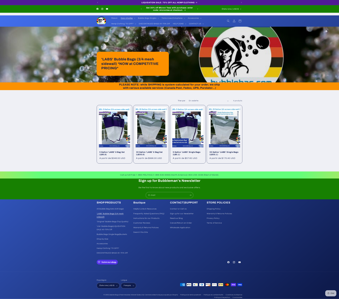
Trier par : (182, 101)
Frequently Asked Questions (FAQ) (148, 214)
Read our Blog (176, 218)
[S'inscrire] (190, 195)
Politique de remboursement (190, 295)
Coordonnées (237, 297)
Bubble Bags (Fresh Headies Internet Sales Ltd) (127, 295)
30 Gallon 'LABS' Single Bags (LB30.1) (223, 153)
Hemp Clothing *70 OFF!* (108, 248)
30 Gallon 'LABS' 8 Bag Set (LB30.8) (149, 153)
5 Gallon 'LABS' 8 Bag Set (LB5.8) (112, 153)
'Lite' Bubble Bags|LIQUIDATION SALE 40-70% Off (111, 228)
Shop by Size (102, 239)
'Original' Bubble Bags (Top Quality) (112, 222)
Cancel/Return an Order (181, 223)
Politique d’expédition (222, 297)
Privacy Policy (213, 218)
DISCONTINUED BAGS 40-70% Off (112, 253)
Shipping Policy (214, 209)
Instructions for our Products (146, 218)
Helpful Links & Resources (145, 209)
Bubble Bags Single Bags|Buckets (112, 234)
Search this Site (140, 232)
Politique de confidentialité (213, 295)
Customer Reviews (141, 223)
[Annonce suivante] (241, 2)
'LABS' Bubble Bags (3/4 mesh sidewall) (110, 215)
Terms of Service (214, 223)
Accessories (102, 244)
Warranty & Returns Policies (146, 228)
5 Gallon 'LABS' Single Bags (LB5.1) (186, 153)
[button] (127, 18)
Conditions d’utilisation (234, 295)
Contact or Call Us (178, 209)
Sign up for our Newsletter (182, 214)
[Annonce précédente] (98, 2)
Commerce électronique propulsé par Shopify (161, 295)
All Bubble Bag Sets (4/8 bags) (110, 209)
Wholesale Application (180, 228)
